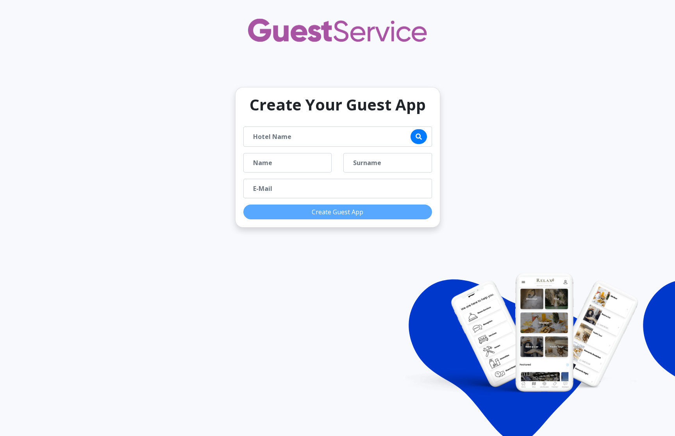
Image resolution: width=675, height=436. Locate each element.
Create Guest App (337, 212)
